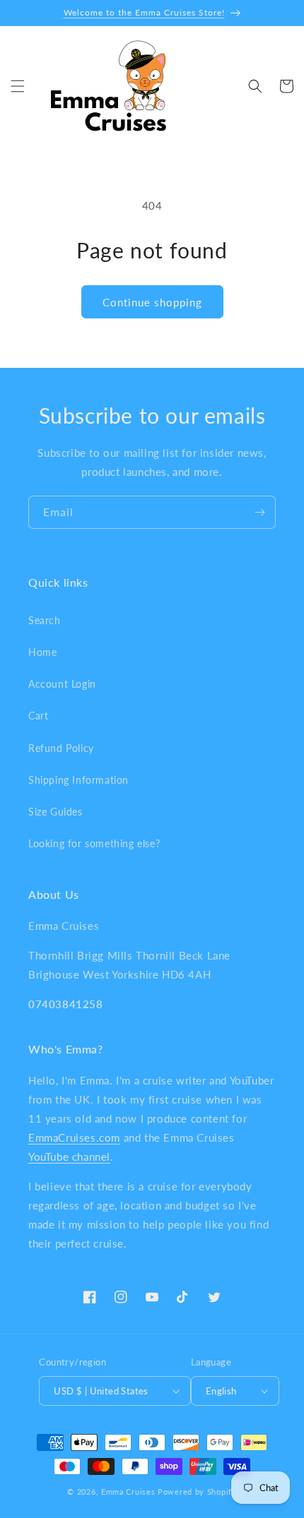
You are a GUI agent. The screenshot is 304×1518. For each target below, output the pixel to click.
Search (44, 620)
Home (42, 652)
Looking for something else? (94, 843)
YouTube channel (69, 1156)
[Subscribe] (259, 512)
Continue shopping (152, 302)
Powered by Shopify (197, 1491)
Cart (38, 716)
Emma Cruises (128, 1491)
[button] (17, 86)
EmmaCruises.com (74, 1137)
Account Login (62, 684)
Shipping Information (78, 780)
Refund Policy (61, 748)
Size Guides (55, 812)
